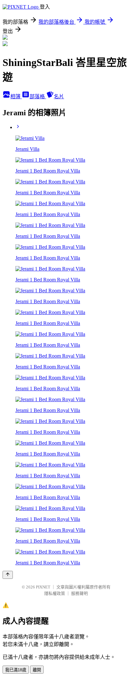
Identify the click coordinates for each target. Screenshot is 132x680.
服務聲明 (79, 593)
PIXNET (43, 587)
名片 (59, 96)
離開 (37, 670)
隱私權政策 (54, 593)
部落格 (37, 96)
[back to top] (8, 575)
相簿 (16, 96)
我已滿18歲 (15, 670)
